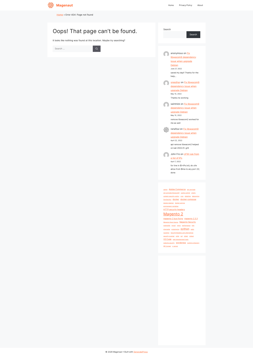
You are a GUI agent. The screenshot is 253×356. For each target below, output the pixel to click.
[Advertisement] (181, 300)
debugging (195, 196)
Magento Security (187, 222)
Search (167, 29)
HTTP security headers (174, 209)
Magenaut (64, 5)
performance (186, 225)
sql (182, 236)
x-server (175, 246)
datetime (188, 196)
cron (182, 196)
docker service (180, 203)
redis (192, 229)
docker (176, 199)
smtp (177, 236)
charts (193, 193)
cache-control (185, 193)
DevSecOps (167, 199)
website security (169, 243)
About (200, 5)
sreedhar (175, 82)
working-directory (193, 243)
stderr (186, 236)
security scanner (168, 236)
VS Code (167, 239)
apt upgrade (191, 189)
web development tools (180, 239)
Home (171, 5)
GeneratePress (141, 352)
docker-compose (188, 199)
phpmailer (166, 229)
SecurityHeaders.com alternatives (182, 233)
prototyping (175, 229)
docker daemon (168, 203)
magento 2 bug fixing (173, 218)
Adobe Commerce (177, 189)
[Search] (97, 49)
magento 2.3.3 (191, 218)
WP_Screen (167, 246)
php (193, 225)
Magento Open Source (170, 222)
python (185, 228)
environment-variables (170, 206)
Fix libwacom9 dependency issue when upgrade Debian (185, 86)
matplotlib (166, 225)
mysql (174, 225)
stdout (191, 236)
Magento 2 (173, 214)
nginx (179, 225)
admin (165, 189)
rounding (166, 233)
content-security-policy (171, 196)
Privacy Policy (185, 5)
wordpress (181, 243)
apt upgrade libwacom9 (171, 193)
